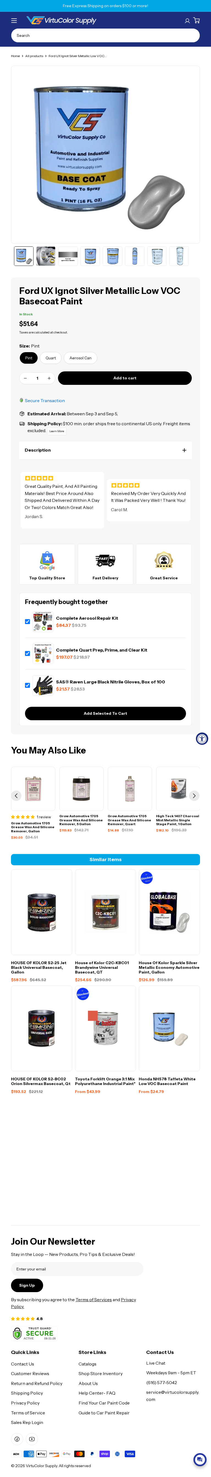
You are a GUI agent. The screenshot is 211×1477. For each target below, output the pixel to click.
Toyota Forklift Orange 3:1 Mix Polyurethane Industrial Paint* (105, 1081)
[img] (62, 478)
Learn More (56, 431)
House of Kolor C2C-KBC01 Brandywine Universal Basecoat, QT (102, 967)
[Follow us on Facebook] (17, 1439)
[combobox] (105, 35)
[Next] (194, 796)
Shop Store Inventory (101, 1373)
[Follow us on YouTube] (32, 1439)
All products (34, 56)
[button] (105, 450)
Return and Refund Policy (36, 1383)
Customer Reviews (30, 1373)
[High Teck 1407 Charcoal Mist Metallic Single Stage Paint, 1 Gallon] (178, 788)
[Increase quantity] (49, 378)
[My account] (187, 20)
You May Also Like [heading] (48, 750)
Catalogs (87, 1364)
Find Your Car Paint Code (104, 1403)
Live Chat (155, 1363)
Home (15, 56)
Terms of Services (94, 1299)
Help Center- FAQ (97, 1393)
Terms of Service (28, 1412)
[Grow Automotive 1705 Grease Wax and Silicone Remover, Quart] (129, 788)
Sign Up (27, 1285)
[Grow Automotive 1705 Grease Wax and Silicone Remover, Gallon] (33, 788)
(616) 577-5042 (161, 1382)
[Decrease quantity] (25, 378)
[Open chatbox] (200, 1459)
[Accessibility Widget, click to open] (202, 738)
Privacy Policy (25, 1403)
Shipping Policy (27, 1393)
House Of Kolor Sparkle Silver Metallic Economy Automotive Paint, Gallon (169, 967)
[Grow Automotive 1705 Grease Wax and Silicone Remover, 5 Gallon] (81, 788)
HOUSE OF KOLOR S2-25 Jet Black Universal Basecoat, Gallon (38, 967)
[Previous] (16, 796)
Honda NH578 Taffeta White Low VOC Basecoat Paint (167, 1081)
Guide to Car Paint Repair (104, 1412)
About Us (88, 1383)
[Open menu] (14, 20)
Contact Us (22, 1364)
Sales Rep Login (27, 1422)
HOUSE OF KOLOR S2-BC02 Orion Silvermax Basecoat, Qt (41, 1081)
